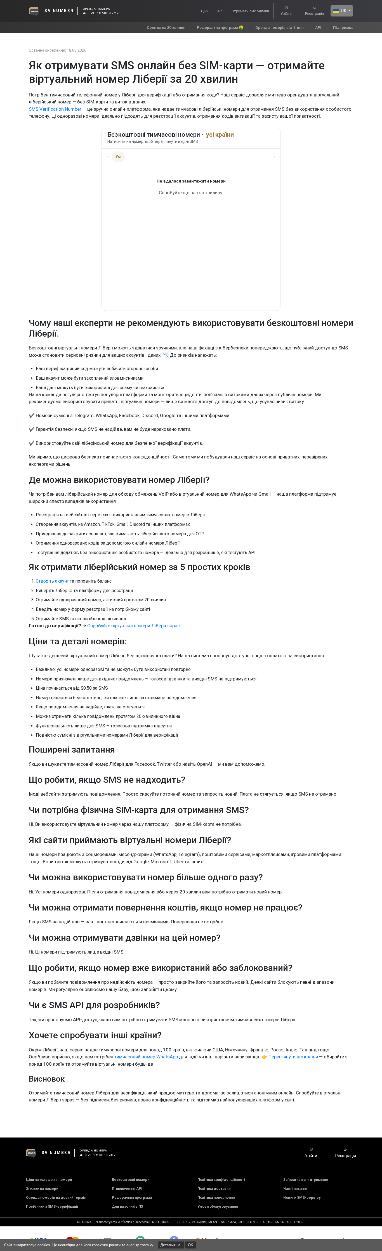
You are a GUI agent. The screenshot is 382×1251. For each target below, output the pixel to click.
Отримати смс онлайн (250, 11)
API (220, 11)
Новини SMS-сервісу (301, 1197)
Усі (118, 156)
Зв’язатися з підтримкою (305, 1179)
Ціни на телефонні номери (49, 1179)
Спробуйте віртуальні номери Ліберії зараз (133, 625)
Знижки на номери (42, 1188)
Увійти (286, 13)
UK (343, 10)
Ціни (204, 11)
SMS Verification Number (55, 109)
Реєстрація (314, 13)
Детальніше (171, 1245)
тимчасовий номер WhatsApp (146, 1057)
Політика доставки (213, 1188)
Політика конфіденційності (221, 1179)
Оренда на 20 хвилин (166, 27)
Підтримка (343, 27)
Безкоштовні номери (130, 1179)
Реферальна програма (132, 1197)
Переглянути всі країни (293, 1057)
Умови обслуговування (217, 1206)
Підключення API (127, 1188)
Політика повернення (216, 1197)
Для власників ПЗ (127, 1206)
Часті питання (295, 1188)
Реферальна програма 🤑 (220, 27)
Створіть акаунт (52, 581)
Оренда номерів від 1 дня (279, 27)
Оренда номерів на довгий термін (56, 1197)
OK (190, 1245)
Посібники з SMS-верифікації (52, 1206)
